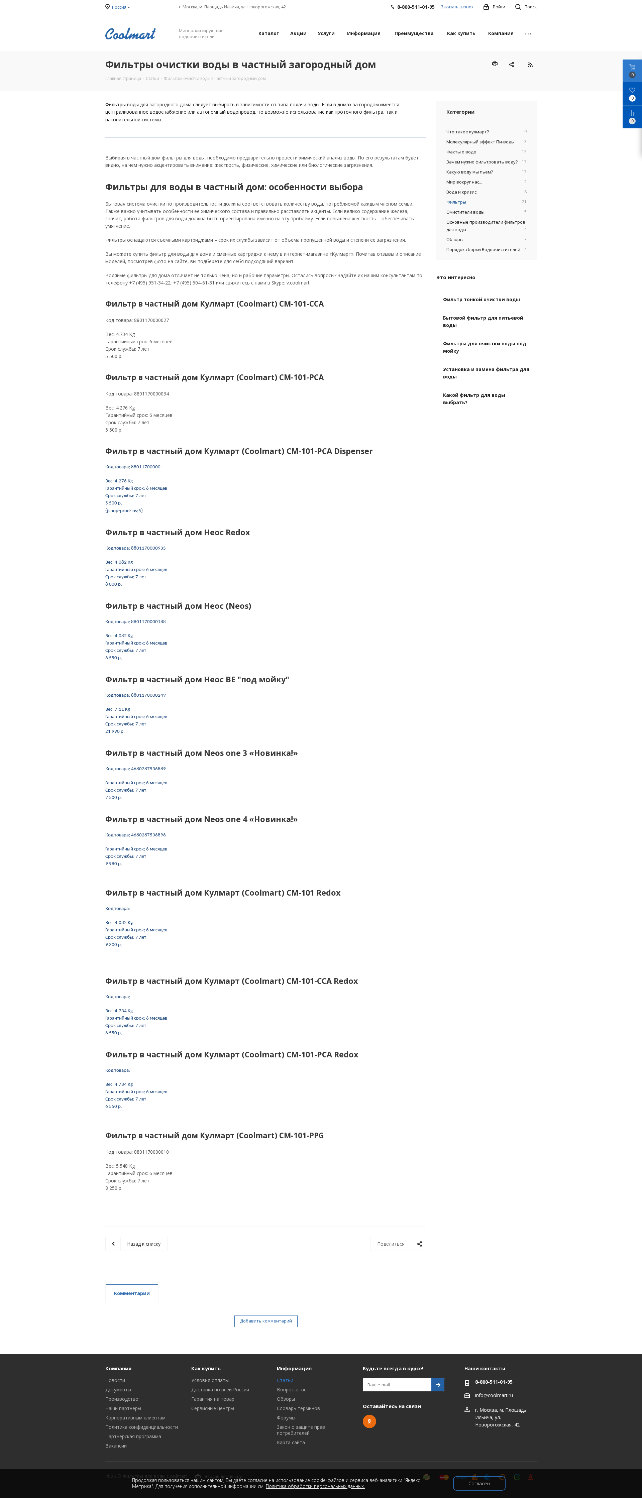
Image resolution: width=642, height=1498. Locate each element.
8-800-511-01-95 (494, 1382)
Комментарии (132, 1293)
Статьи (285, 1380)
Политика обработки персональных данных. (315, 1486)
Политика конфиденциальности (141, 1427)
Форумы (286, 1417)
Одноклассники (369, 1421)
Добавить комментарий (266, 1321)
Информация (294, 1368)
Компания (118, 1368)
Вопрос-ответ (293, 1389)
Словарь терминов (298, 1408)
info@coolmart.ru (494, 1395)
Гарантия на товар (212, 1399)
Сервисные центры (212, 1408)
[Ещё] (528, 33)
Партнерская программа (133, 1436)
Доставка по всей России (220, 1389)
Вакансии (116, 1446)
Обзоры (286, 1399)
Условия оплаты (210, 1380)
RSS (530, 65)
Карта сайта (291, 1442)
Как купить (206, 1368)
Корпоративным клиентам (135, 1417)
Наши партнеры (123, 1408)
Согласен (479, 1483)
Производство (121, 1399)
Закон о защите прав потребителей (301, 1430)
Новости (115, 1380)
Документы (118, 1389)
